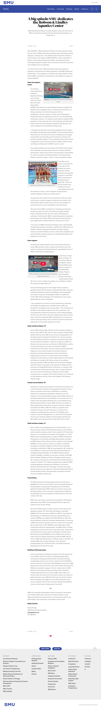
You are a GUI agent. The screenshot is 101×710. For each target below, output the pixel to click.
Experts (76, 9)
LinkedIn (87, 664)
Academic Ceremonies (55, 678)
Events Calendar (53, 681)
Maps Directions (73, 661)
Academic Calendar (54, 676)
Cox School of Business (10, 659)
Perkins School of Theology (11, 678)
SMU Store (51, 673)
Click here (46, 99)
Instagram (88, 661)
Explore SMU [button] (94, 2)
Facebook (88, 659)
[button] (94, 648)
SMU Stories (52, 689)
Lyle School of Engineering (11, 669)
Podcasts (69, 9)
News (6, 8)
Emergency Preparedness (72, 687)
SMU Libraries (7, 689)
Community (60, 9)
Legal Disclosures (73, 667)
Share (71, 46)
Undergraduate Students (36, 659)
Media (34, 671)
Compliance (72, 664)
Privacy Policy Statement (72, 670)
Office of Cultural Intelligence (53, 667)
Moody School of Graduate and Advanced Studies (12, 675)
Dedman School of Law (10, 666)
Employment (52, 684)
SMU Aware (72, 683)
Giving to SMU (52, 659)
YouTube (87, 667)
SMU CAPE (6, 686)
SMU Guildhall (7, 691)
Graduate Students (38, 663)
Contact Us (71, 659)
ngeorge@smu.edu (33, 612)
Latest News (51, 9)
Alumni (34, 666)
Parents (34, 674)
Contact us (84, 9)
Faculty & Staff (36, 669)
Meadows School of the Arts (12, 671)
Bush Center (52, 670)
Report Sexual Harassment (72, 675)
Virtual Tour (51, 687)
